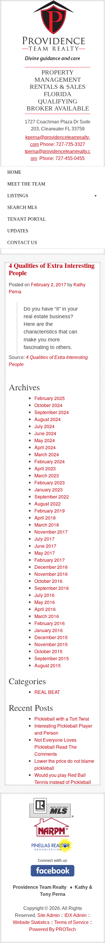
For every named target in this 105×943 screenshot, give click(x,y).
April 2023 (45, 468)
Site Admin (48, 915)
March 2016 (46, 616)
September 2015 (51, 658)
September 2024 (51, 412)
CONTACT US (22, 242)
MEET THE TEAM (26, 183)
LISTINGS (17, 195)
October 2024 (48, 405)
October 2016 (48, 581)
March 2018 (46, 524)
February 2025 (49, 398)
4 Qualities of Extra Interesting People (51, 269)
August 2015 (47, 665)
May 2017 (44, 552)
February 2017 (49, 559)
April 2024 (45, 447)
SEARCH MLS (22, 207)
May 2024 (44, 440)
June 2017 (45, 545)
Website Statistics (31, 922)
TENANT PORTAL (26, 219)
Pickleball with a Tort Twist (61, 718)
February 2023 (49, 482)
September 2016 (51, 588)
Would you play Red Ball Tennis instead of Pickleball (62, 778)
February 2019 (49, 510)
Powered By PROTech (52, 929)
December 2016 (51, 567)
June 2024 (45, 433)
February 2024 (49, 461)
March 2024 (46, 454)
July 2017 (44, 538)
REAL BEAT (47, 692)
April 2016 (45, 609)
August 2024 (47, 419)
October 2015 (48, 651)
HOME (14, 172)
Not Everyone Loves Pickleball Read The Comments (55, 746)
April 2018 (45, 517)
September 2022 (51, 496)
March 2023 (46, 475)
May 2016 (44, 602)
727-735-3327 (70, 144)
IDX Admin (75, 915)
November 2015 (51, 644)
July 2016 (44, 595)
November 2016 (51, 574)
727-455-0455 (70, 158)
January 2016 (48, 630)
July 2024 (44, 426)
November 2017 (51, 531)
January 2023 (48, 489)
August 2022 (47, 503)
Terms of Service (71, 922)
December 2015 (51, 637)
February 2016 (49, 623)
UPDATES (17, 230)
